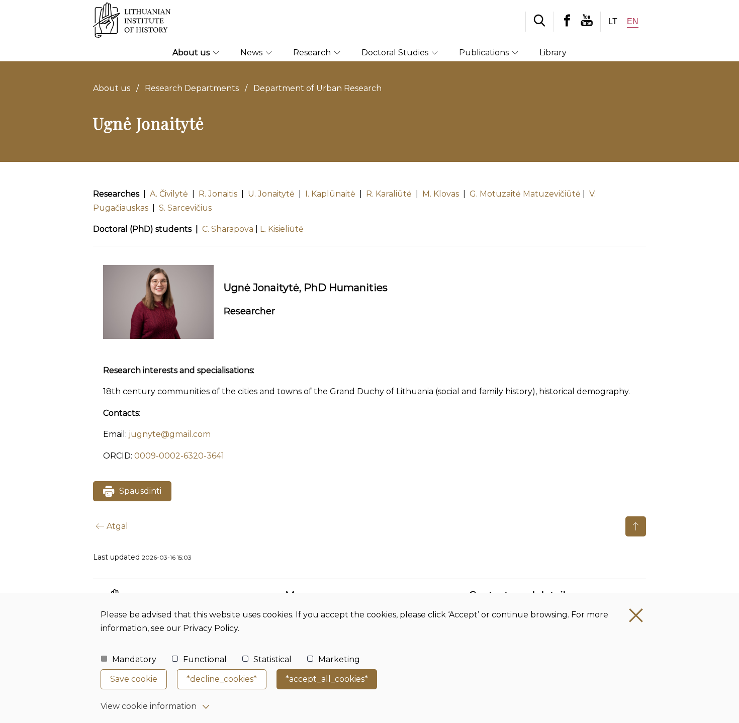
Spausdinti (140, 491)
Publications (485, 52)
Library (553, 52)
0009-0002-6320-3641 (179, 456)
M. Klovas (440, 194)
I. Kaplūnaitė (330, 194)
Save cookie (133, 679)
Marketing (339, 659)
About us (192, 52)
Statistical (272, 659)
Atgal (117, 526)
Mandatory (134, 659)
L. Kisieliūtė (282, 229)
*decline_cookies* (222, 679)
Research (313, 52)
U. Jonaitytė (271, 194)
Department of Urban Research (317, 88)
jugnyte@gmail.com (170, 434)
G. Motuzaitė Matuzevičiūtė (525, 194)
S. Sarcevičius (185, 208)
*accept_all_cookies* (327, 679)
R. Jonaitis (219, 194)
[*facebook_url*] (567, 21)
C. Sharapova (227, 229)
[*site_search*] (539, 21)
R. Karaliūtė (389, 194)
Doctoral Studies (395, 52)
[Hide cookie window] (635, 615)
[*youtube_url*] (590, 21)
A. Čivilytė (169, 194)
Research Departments (192, 88)
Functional (205, 659)
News (252, 52)
